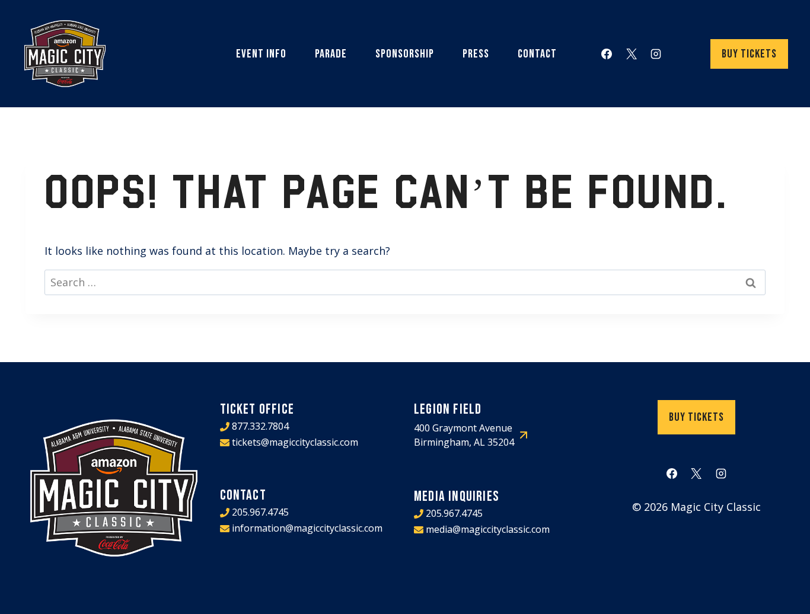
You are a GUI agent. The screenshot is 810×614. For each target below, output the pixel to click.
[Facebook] (606, 54)
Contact (537, 54)
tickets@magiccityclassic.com (295, 442)
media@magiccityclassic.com (488, 529)
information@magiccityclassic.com (307, 528)
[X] (631, 54)
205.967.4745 (260, 512)
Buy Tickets (749, 54)
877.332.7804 (260, 426)
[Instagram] (656, 54)
